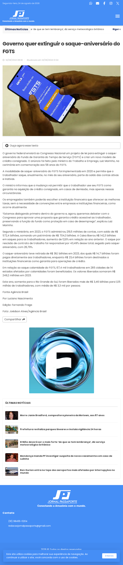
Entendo (109, 555)
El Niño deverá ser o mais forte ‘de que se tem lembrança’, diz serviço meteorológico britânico (62, 443)
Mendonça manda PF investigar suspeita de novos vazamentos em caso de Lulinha (66, 457)
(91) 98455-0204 (17, 521)
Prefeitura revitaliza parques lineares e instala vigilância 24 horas (60, 429)
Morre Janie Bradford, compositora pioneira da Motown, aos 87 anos (62, 415)
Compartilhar (12, 319)
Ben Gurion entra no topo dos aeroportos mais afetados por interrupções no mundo (67, 471)
